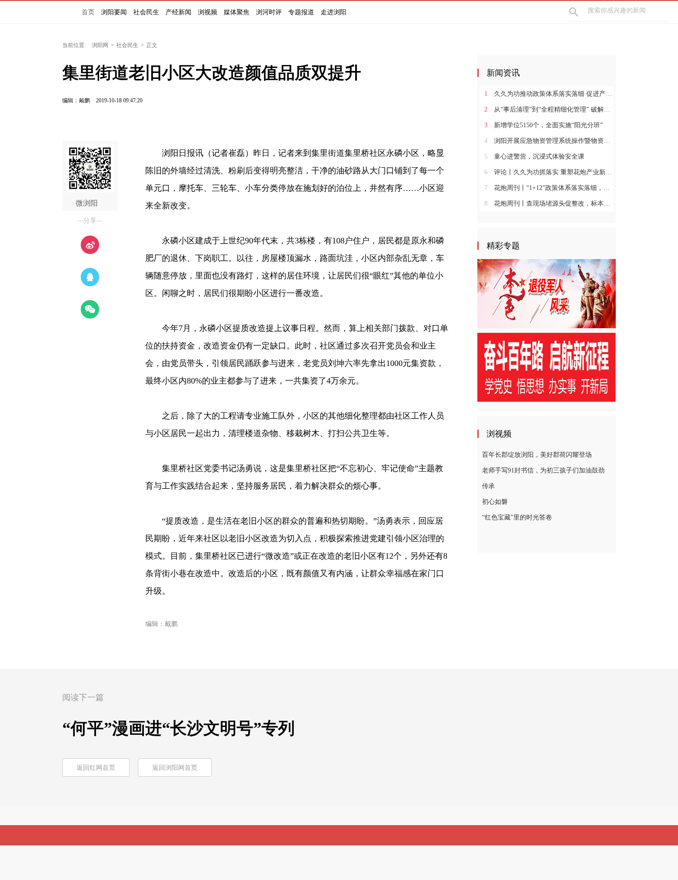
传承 (488, 486)
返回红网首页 (96, 767)
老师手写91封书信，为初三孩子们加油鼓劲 (543, 470)
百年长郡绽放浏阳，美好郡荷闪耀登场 (537, 454)
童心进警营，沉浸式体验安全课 (534, 156)
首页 (88, 12)
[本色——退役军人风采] (546, 293)
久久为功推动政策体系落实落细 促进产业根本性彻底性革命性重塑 (550, 93)
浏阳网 (100, 45)
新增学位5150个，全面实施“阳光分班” (543, 125)
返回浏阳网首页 (174, 767)
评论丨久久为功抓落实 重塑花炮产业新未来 (550, 172)
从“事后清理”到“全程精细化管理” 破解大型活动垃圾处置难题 (550, 109)
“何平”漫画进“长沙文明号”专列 (178, 728)
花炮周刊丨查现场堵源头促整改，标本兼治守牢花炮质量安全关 (550, 203)
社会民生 (127, 45)
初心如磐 (495, 501)
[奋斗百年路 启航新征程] (546, 367)
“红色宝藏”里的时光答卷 (517, 517)
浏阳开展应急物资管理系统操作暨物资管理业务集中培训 (550, 140)
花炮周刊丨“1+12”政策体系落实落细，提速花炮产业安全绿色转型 (550, 187)
